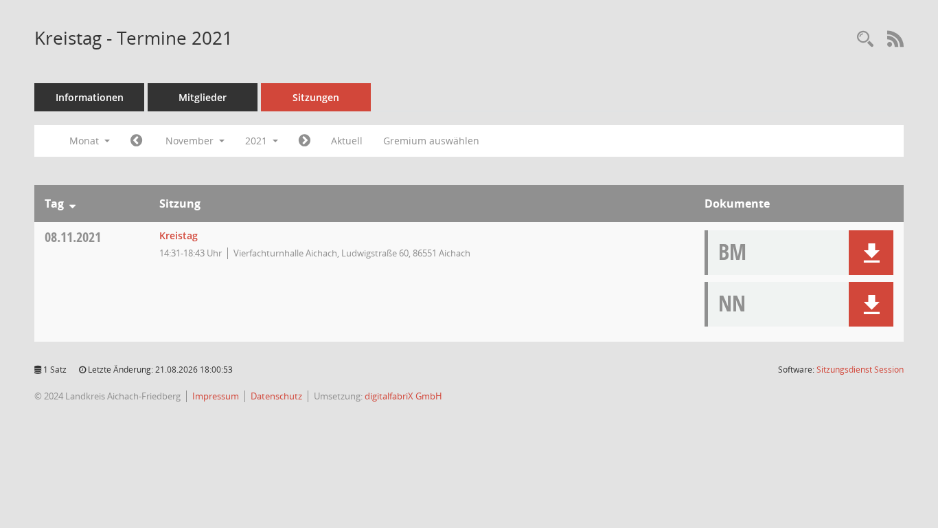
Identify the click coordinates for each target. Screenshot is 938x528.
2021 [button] (257, 140)
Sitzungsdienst (860, 369)
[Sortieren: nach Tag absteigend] (72, 203)
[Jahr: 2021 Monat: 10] (136, 141)
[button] (871, 252)
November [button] (190, 140)
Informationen (90, 97)
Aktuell (347, 140)
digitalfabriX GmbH (403, 396)
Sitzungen (316, 97)
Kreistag (178, 235)
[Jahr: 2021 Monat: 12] (304, 141)
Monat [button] (85, 140)
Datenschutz (276, 396)
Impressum (215, 396)
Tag (54, 203)
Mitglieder (203, 97)
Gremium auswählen (431, 140)
